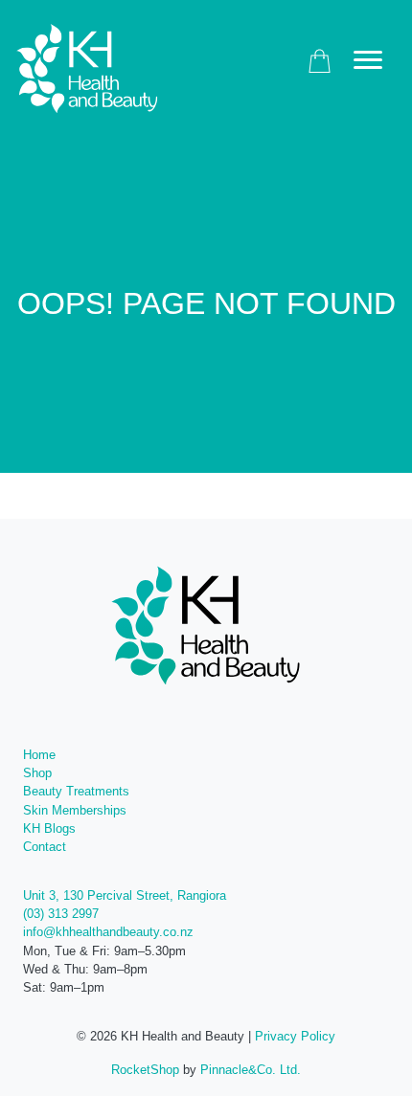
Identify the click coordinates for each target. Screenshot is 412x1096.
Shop (37, 773)
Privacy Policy (295, 1036)
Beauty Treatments (76, 791)
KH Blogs (49, 828)
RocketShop (145, 1069)
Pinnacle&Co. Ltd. (250, 1069)
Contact (44, 846)
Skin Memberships (74, 810)
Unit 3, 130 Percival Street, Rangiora (124, 895)
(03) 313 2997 (61, 913)
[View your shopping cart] (320, 61)
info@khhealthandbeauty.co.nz (108, 932)
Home (39, 755)
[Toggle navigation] (368, 60)
